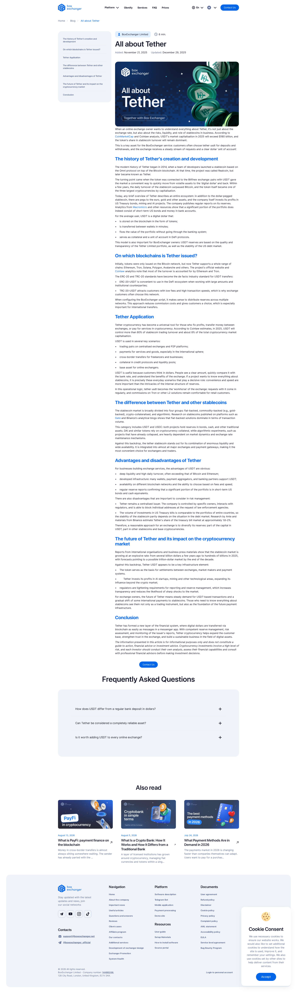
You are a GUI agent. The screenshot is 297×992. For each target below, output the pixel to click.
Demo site (160, 916)
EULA (203, 937)
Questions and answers (121, 916)
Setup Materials (163, 937)
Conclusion (68, 94)
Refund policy (208, 900)
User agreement (209, 894)
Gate (118, 418)
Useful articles (116, 910)
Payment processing (165, 910)
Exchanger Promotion (120, 953)
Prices (165, 7)
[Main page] (79, 889)
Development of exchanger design (126, 948)
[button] (112, 7)
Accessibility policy (210, 932)
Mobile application (164, 905)
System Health (116, 959)
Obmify (128, 7)
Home (112, 894)
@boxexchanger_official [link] (76, 942)
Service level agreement (213, 942)
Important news (117, 905)
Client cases (115, 926)
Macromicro (140, 207)
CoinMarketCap (124, 136)
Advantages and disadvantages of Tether (82, 76)
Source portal (162, 948)
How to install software (166, 942)
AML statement (209, 926)
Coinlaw (120, 271)
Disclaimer (206, 905)
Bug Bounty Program (211, 948)
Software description (165, 894)
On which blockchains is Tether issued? (81, 49)
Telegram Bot (161, 900)
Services (142, 7)
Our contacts (115, 937)
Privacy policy (208, 916)
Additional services (118, 942)
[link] (70, 7)
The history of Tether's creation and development (80, 40)
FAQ (154, 7)
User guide (160, 932)
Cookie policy (208, 910)
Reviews (113, 921)
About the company (119, 900)
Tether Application (71, 57)
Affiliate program (117, 932)
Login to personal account (219, 972)
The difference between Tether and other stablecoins (83, 66)
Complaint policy (209, 921)
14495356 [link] (107, 972)
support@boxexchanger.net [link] (79, 936)
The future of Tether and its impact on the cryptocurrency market (83, 85)
